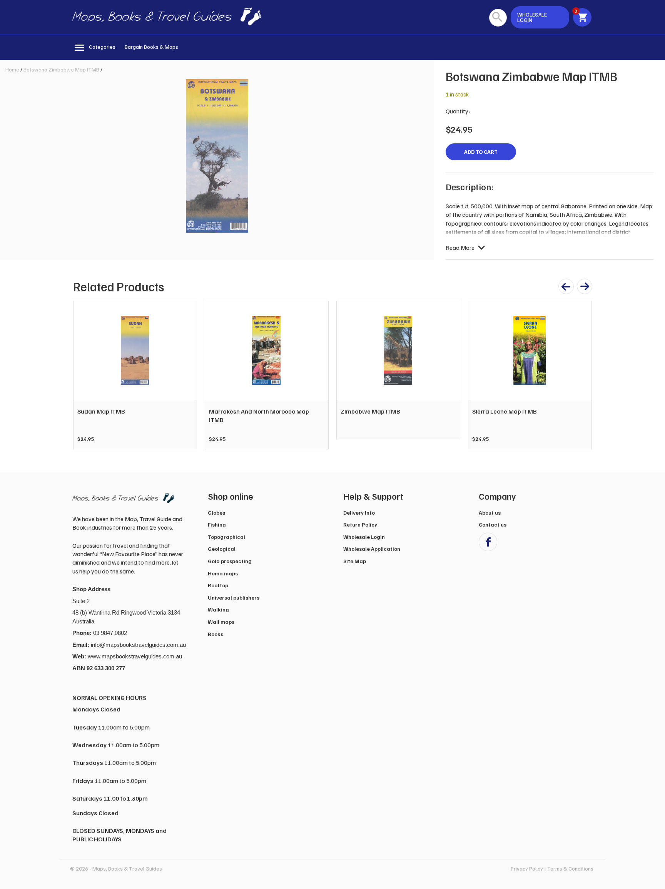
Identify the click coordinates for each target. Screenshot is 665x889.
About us (490, 512)
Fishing (217, 524)
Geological (222, 548)
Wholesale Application (371, 548)
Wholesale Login (364, 536)
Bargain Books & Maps (151, 46)
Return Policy (360, 524)
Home (12, 69)
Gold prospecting (230, 561)
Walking (218, 609)
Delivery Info (359, 512)
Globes (216, 512)
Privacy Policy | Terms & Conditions (552, 868)
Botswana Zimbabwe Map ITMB (61, 69)
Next (582, 375)
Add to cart (481, 151)
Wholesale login (532, 17)
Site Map (354, 561)
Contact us (492, 524)
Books (215, 634)
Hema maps (223, 573)
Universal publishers (233, 597)
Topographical (226, 536)
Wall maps (221, 621)
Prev (83, 375)
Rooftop (218, 585)
